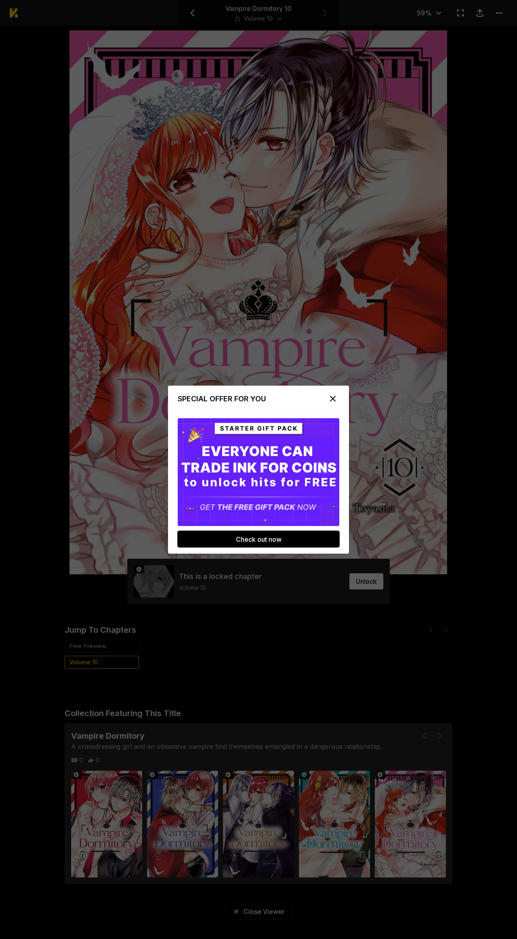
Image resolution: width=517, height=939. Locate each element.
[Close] (332, 398)
